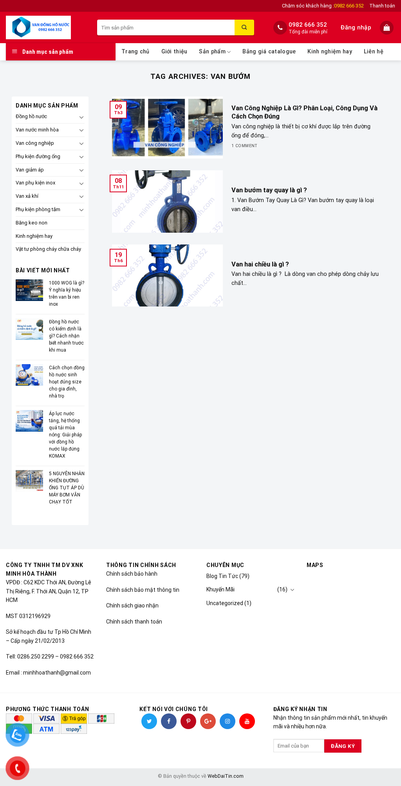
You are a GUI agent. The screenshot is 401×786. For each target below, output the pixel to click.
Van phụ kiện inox (35, 183)
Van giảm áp (30, 170)
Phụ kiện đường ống (38, 156)
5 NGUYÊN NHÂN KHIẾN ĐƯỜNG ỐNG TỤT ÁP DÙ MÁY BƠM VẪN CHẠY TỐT (67, 488)
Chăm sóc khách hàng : (323, 6)
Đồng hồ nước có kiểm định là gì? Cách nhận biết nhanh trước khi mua (66, 336)
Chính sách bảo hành (131, 574)
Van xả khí (27, 196)
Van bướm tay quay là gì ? (269, 190)
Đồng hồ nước (31, 116)
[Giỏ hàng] (387, 27)
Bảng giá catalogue (269, 51)
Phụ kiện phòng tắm (38, 209)
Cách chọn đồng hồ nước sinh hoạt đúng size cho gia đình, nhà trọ (67, 382)
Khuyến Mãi (220, 589)
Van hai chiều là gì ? (260, 264)
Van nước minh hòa (37, 130)
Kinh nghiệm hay (329, 51)
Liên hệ (373, 51)
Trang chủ (135, 51)
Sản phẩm (212, 51)
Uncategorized (224, 603)
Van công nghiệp (35, 143)
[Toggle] (81, 117)
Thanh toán (382, 6)
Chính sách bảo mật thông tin (142, 590)
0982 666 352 (308, 24)
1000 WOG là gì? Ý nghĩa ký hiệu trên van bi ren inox (66, 293)
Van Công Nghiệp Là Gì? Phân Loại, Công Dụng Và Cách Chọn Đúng (304, 112)
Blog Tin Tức (222, 576)
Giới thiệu (174, 51)
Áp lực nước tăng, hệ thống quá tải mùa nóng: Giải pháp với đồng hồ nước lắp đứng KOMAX (65, 435)
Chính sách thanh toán (134, 621)
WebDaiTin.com (226, 776)
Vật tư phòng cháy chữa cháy (48, 249)
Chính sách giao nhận (132, 605)
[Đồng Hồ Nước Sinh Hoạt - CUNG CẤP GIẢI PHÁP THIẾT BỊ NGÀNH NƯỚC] (45, 27)
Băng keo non (31, 223)
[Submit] (244, 27)
